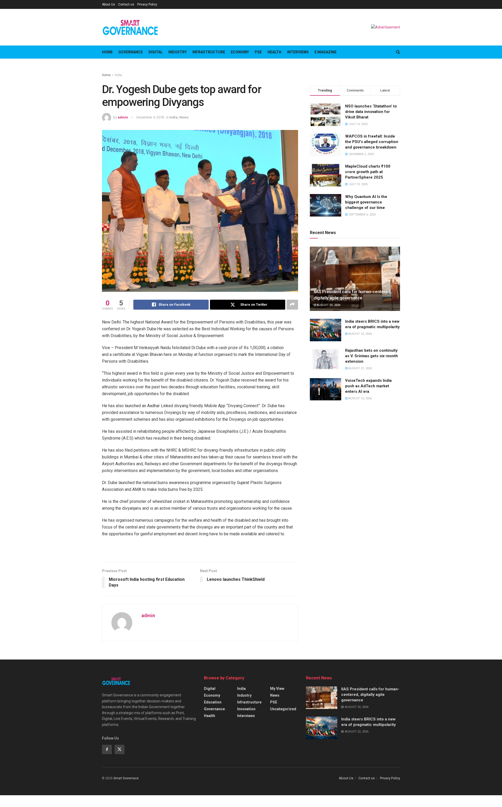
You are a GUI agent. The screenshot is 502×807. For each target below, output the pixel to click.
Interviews (298, 52)
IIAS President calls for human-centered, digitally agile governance (370, 694)
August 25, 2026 (328, 305)
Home (107, 52)
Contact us (126, 4)
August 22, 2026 (359, 334)
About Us (108, 4)
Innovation (246, 709)
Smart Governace (126, 778)
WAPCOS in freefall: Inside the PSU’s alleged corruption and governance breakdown (371, 142)
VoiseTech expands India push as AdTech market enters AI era (368, 386)
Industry (177, 52)
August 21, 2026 (359, 368)
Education (212, 702)
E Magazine (325, 52)
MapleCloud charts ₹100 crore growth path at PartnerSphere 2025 (367, 172)
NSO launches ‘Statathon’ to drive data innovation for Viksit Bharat (371, 112)
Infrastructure (208, 52)
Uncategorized (283, 709)
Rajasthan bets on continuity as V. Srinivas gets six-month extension (371, 356)
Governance (130, 52)
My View (277, 688)
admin (123, 117)
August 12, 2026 (359, 398)
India (118, 75)
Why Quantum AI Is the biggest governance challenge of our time (366, 202)
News (184, 117)
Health (274, 52)
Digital (156, 52)
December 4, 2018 (150, 117)
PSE (258, 52)
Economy (240, 52)
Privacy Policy (147, 4)
